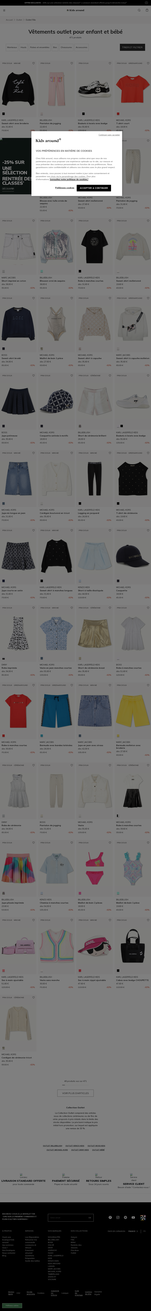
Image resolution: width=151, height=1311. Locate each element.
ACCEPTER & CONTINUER (94, 188)
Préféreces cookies (64, 188)
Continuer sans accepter (109, 135)
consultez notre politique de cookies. (69, 179)
